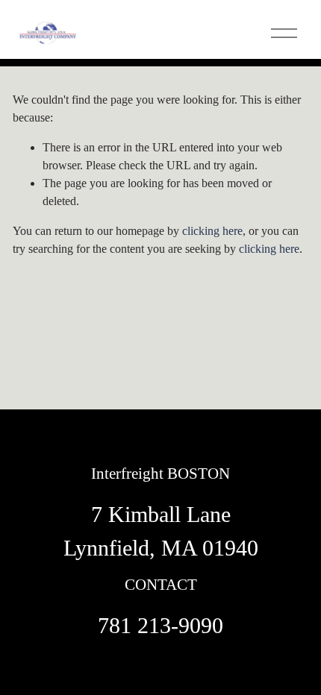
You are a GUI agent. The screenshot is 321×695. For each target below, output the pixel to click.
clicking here (212, 230)
